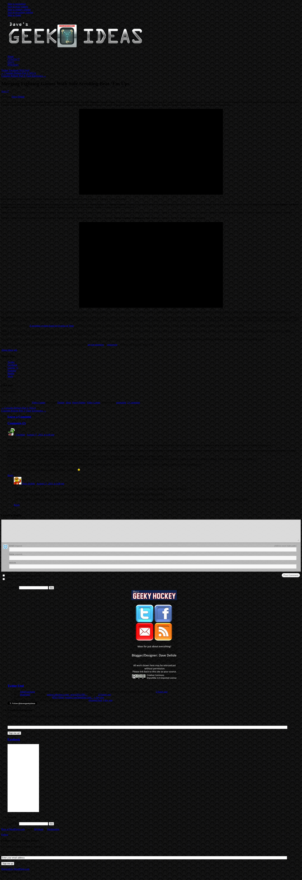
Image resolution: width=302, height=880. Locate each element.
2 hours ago (162, 691)
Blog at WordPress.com (13, 829)
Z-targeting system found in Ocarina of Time (52, 325)
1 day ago (99, 697)
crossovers (112, 344)
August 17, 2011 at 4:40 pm (40, 434)
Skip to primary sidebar (19, 9)
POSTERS (13, 65)
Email (15, 546)
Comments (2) (17, 423)
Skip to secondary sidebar (20, 12)
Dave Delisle (18, 96)
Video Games (38, 402)
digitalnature (53, 829)
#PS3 (55, 697)
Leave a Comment (19, 416)
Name (15, 554)
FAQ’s (11, 62)
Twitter (4, 70)
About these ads (9, 350)
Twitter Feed (16, 685)
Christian (20, 434)
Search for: (13, 587)
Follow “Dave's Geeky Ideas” (20, 840)
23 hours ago (104, 694)
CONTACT (14, 59)
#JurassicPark (95, 700)
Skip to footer (14, 15)
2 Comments (133, 402)
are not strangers (96, 344)
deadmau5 (25, 694)
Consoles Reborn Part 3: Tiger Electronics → (23, 76)
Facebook (14, 70)
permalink (121, 402)
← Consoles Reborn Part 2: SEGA (18, 73)
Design (60, 402)
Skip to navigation (17, 4)
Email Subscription (20, 710)
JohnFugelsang (27, 691)
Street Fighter (78, 402)
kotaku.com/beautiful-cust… (79, 697)
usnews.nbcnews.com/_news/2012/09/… (67, 694)
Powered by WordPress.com (15, 869)
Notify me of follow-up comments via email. (24, 576)
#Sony (61, 697)
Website (12, 563)
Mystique (38, 829)
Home (11, 56)
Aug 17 (5, 91)
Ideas (68, 402)
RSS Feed (24, 70)
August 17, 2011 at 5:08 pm (50, 483)
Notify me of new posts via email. (20, 579)
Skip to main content (18, 6)
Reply (11, 475)
